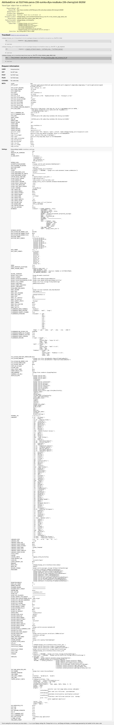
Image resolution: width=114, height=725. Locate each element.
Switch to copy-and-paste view (19, 35)
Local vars (9, 44)
